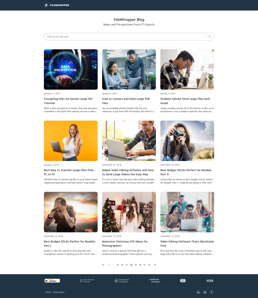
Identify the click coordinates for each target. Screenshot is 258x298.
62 (149, 265)
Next (154, 265)
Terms (48, 292)
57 (127, 265)
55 (118, 265)
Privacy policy (58, 292)
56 (122, 265)
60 (140, 265)
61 (145, 265)
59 (136, 265)
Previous (103, 265)
